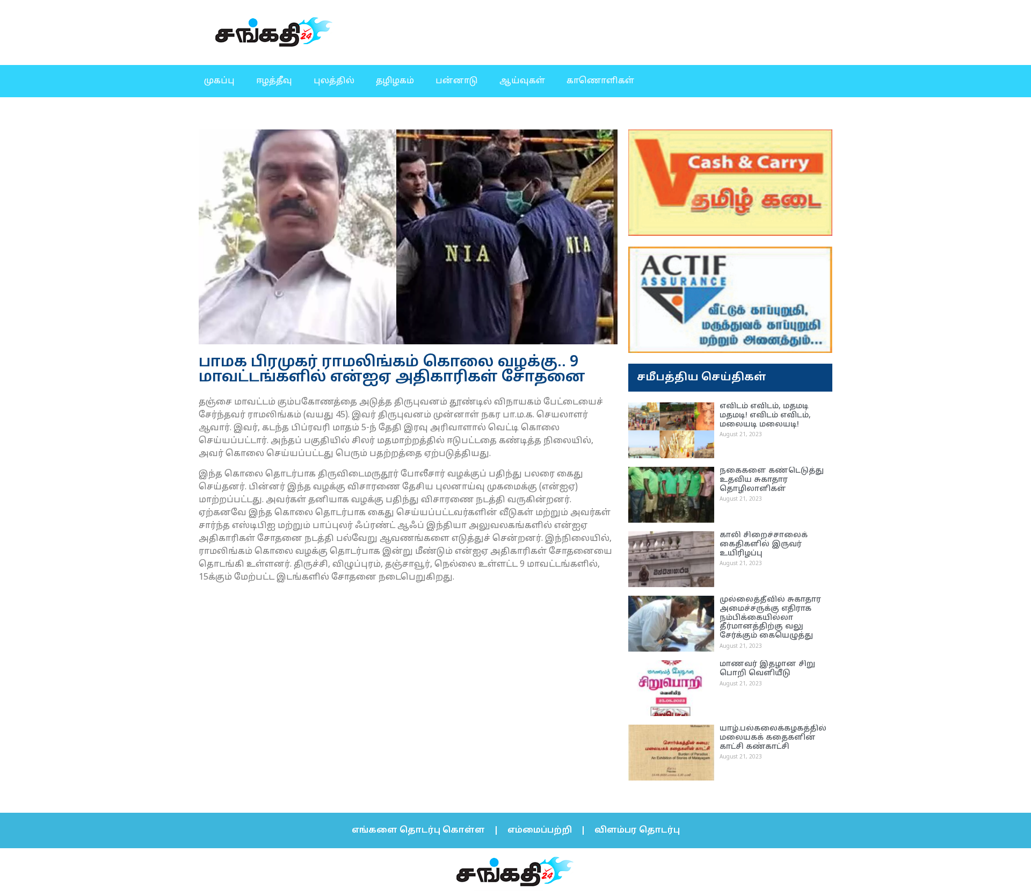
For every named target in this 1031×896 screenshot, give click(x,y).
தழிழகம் (395, 81)
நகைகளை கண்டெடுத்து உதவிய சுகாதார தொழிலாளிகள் (772, 480)
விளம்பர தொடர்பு (637, 830)
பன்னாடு (456, 81)
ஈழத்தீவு (274, 81)
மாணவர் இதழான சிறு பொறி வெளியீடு (767, 669)
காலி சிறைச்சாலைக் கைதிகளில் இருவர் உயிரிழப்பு (764, 544)
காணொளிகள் (600, 81)
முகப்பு (219, 81)
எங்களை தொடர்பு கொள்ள (418, 830)
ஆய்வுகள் (522, 81)
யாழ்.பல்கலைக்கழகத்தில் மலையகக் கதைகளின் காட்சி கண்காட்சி (773, 738)
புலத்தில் (334, 81)
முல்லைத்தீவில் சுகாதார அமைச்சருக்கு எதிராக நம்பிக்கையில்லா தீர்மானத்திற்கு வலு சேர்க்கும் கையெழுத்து (770, 617)
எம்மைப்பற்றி (539, 830)
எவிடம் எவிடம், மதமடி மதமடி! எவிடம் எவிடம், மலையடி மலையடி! (765, 415)
